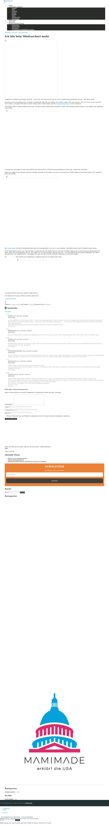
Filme (13, 16)
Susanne (8, 32)
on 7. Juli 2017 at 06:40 (24, 361)
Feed (4, 810)
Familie (14, 8)
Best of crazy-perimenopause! (17, 458)
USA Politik (15, 19)
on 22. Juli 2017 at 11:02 (22, 374)
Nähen (14, 13)
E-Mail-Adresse (10, 410)
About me (12, 22)
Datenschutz (16, 26)
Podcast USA (16, 17)
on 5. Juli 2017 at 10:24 (21, 339)
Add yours (8, 311)
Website (7, 413)
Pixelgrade (28, 803)
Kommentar (9, 404)
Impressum (15, 25)
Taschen (31, 304)
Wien (13, 10)
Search (5, 812)
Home (10, 5)
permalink (47, 304)
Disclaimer (15, 28)
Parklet (14, 14)
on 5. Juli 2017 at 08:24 (24, 330)
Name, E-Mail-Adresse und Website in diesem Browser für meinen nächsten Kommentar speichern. (38, 416)
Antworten (11, 317)
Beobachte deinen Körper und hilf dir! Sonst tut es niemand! (27, 461)
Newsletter (12, 20)
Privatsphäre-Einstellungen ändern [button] (23, 29)
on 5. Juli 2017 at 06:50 (20, 316)
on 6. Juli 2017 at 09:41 (30, 351)
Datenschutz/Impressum (16, 23)
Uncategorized (23, 32)
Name (7, 407)
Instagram (6, 808)
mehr (6, 448)
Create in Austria (10, 298)
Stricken (14, 11)
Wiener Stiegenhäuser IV (16, 460)
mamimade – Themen (15, 7)
